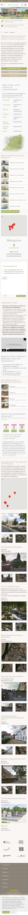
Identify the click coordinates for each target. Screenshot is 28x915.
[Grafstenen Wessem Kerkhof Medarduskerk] (7, 789)
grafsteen (5, 45)
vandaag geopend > (22, 1)
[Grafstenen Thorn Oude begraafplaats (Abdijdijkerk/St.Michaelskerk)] (7, 707)
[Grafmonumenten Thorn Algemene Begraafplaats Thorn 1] (21, 750)
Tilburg (3, 65)
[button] (12, 228)
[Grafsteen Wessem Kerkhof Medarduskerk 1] (21, 789)
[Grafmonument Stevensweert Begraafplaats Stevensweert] (7, 667)
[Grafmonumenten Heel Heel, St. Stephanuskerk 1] (21, 577)
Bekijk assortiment (14, 72)
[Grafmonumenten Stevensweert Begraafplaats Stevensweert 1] (21, 667)
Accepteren (6, 912)
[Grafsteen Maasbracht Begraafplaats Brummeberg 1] (21, 626)
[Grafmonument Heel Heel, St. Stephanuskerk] (7, 577)
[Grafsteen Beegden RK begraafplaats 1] (21, 538)
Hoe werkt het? (14, 75)
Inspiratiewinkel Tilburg (14, 69)
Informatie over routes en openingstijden (13, 454)
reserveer (6, 431)
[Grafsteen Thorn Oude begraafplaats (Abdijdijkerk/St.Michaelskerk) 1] (21, 707)
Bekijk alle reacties (21, 296)
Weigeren (13, 912)
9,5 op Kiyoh (17, 371)
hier (15, 908)
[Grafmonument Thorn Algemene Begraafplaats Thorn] (7, 750)
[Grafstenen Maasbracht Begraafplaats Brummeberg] (7, 626)
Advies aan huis (19, 97)
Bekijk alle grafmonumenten (10, 211)
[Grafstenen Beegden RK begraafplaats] (7, 538)
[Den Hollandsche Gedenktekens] (13, 4)
